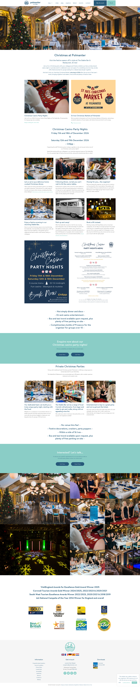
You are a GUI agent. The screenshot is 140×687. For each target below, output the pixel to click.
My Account (100, 3)
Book (111, 3)
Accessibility (39, 671)
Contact (88, 3)
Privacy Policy (39, 667)
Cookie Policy (39, 669)
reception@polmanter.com (70, 665)
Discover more (77, 122)
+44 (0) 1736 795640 (70, 663)
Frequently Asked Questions (39, 663)
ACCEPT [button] (134, 682)
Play (62, 3)
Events (81, 3)
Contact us (38, 677)
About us (39, 675)
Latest (75, 3)
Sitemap (39, 679)
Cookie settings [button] (126, 682)
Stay (49, 3)
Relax (57, 3)
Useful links (38, 673)
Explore (68, 3)
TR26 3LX (74, 669)
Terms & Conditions (39, 665)
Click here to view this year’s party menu (42, 192)
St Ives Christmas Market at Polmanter (85, 116)
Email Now (62, 354)
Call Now (77, 354)
